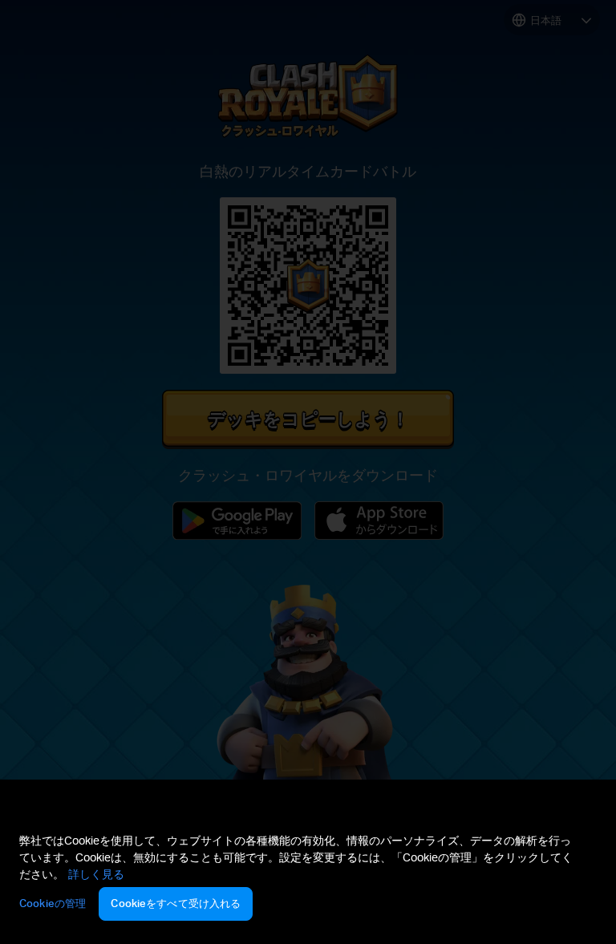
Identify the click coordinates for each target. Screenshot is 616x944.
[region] (308, 879)
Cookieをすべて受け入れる (176, 903)
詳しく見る (96, 874)
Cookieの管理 (52, 903)
